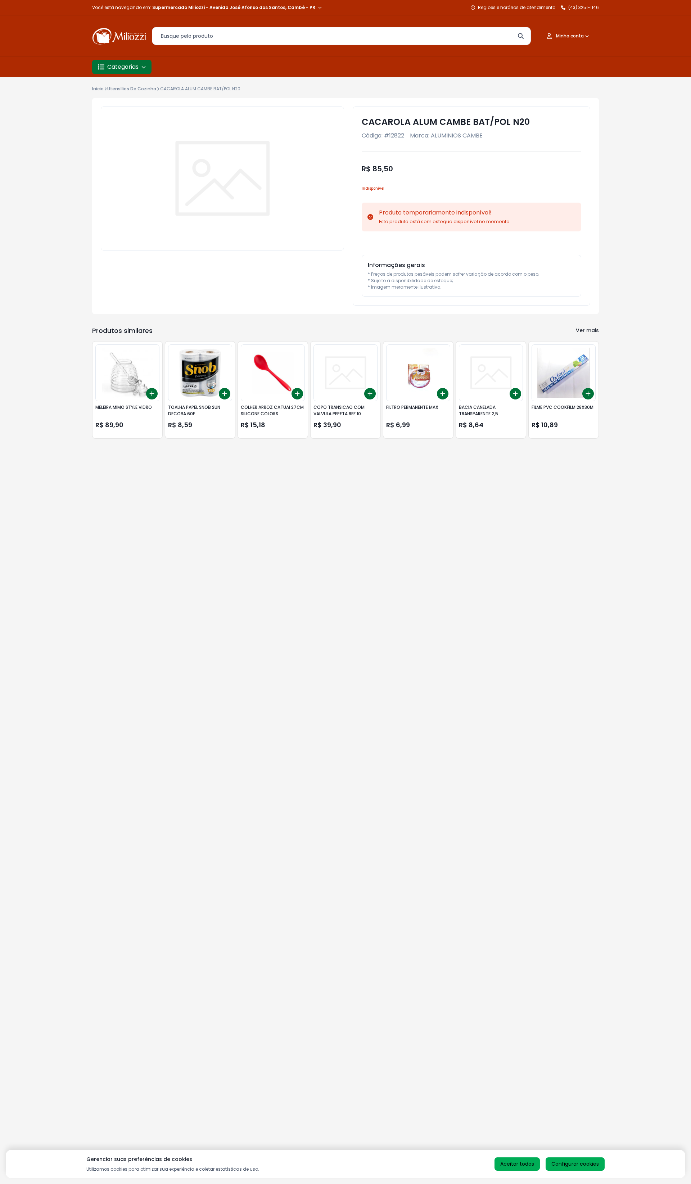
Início (98, 89)
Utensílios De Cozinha (131, 89)
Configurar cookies (575, 1163)
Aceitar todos (517, 1163)
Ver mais (587, 330)
